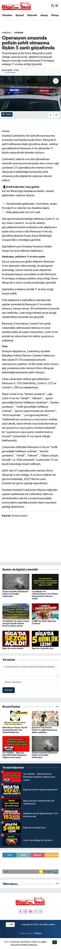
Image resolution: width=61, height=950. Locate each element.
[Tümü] (57, 707)
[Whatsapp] (40, 911)
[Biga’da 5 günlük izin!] (45, 638)
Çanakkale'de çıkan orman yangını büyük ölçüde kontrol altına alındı (15, 623)
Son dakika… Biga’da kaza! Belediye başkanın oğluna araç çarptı (14, 755)
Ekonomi (32, 15)
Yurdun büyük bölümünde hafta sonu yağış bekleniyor (15, 594)
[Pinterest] (30, 911)
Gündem (7, 15)
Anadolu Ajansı (40, 208)
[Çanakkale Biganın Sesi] (17, 6)
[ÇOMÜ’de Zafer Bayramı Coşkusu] (45, 611)
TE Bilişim (37, 933)
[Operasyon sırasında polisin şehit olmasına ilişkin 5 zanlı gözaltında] (30, 93)
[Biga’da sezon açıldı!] (15, 638)
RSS (11, 924)
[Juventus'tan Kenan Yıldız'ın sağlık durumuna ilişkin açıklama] (45, 718)
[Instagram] (35, 911)
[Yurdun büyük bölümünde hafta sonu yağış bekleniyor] (15, 582)
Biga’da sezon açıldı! (12, 648)
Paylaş (8, 114)
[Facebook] (20, 911)
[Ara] (52, 6)
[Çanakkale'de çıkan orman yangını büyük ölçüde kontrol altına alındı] (15, 611)
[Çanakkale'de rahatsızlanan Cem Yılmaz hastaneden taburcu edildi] (45, 582)
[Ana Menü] (56, 6)
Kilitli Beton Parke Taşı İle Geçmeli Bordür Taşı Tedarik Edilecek (15, 730)
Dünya (55, 15)
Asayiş (44, 15)
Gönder (8, 690)
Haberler (6, 33)
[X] (25, 911)
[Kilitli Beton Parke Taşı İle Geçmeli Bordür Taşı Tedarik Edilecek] (15, 718)
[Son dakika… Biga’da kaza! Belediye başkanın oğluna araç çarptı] (15, 744)
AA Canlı (35, 212)
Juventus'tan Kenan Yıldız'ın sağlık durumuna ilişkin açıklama (44, 730)
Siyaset (19, 15)
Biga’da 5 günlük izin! (42, 648)
